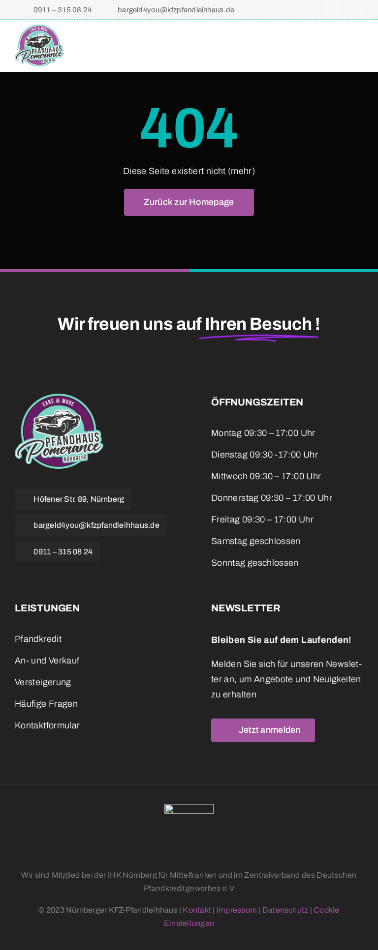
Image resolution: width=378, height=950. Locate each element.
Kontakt (197, 910)
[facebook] (332, 9)
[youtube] (69, 576)
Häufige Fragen (46, 704)
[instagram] (354, 9)
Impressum (237, 910)
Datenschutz (285, 910)
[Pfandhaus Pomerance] (39, 29)
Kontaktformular (47, 725)
